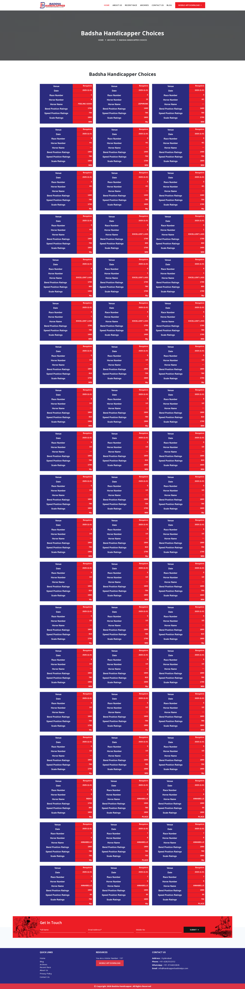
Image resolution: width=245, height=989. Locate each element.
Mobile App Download (189, 5)
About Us (117, 5)
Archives (144, 5)
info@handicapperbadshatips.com (170, 968)
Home (106, 5)
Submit (193, 929)
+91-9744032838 (165, 965)
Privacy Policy (46, 973)
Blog (169, 5)
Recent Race (131, 5)
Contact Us (158, 5)
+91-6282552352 (163, 961)
